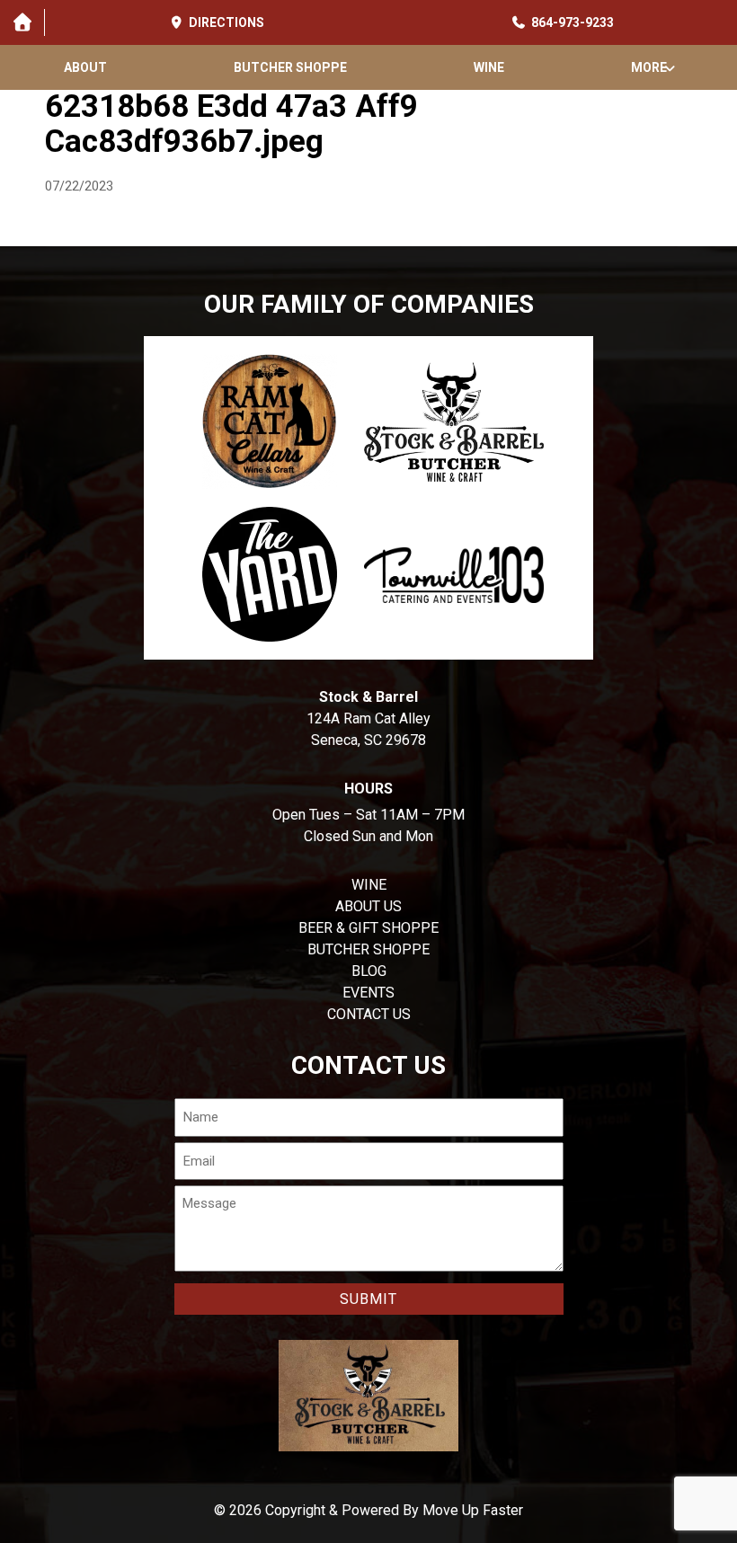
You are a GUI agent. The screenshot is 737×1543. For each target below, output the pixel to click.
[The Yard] (269, 574)
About (85, 67)
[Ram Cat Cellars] (269, 421)
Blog (368, 971)
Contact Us (369, 1014)
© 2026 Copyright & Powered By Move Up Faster (368, 1510)
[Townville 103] (454, 574)
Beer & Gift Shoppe (368, 927)
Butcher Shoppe (290, 67)
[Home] (22, 22)
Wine (489, 67)
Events (368, 992)
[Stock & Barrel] (454, 422)
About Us (368, 906)
